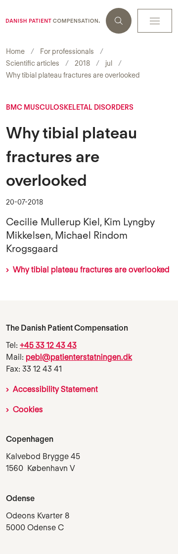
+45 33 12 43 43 (48, 345)
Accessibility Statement (55, 389)
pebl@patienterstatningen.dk (79, 357)
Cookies (28, 409)
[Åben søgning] (119, 21)
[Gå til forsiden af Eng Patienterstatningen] (53, 21)
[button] (154, 21)
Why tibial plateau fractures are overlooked (91, 269)
